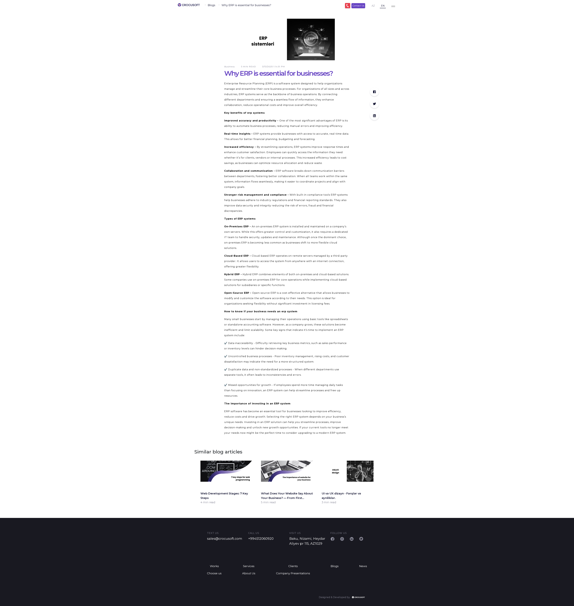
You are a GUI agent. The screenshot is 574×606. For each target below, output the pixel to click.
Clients (293, 566)
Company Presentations (293, 573)
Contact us (358, 5)
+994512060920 (261, 539)
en (383, 5)
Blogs (211, 5)
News (363, 566)
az (373, 5)
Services (248, 566)
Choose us (214, 573)
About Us (248, 573)
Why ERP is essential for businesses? (246, 5)
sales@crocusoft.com (224, 539)
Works (214, 566)
